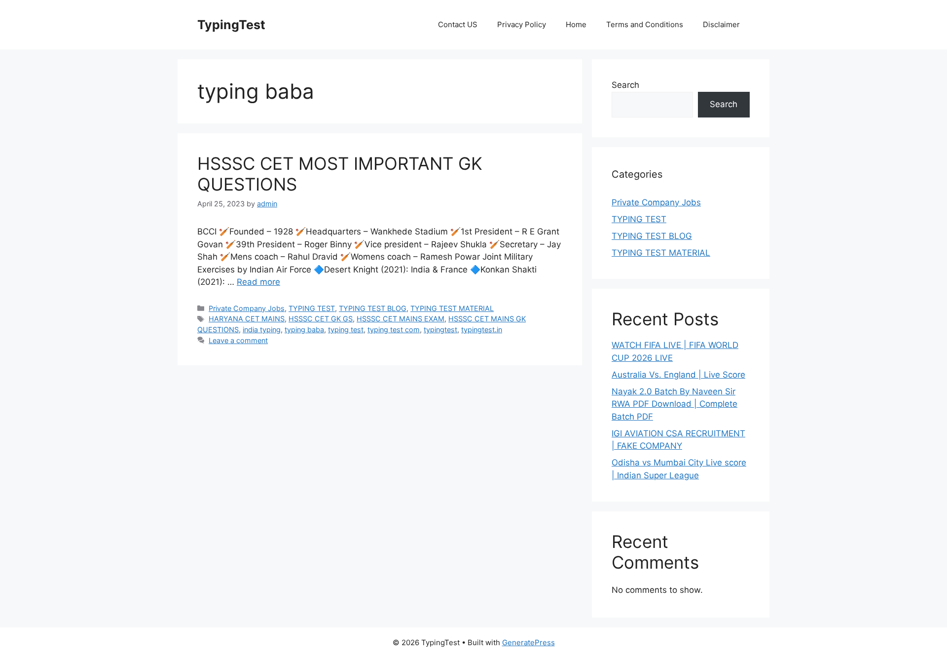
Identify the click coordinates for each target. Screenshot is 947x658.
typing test (346, 329)
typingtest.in (481, 329)
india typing (262, 329)
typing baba (304, 329)
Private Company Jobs (247, 308)
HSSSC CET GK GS (321, 318)
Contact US (457, 24)
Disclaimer (721, 24)
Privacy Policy (521, 24)
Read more (258, 282)
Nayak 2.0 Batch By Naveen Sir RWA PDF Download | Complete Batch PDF (674, 404)
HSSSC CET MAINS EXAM (400, 318)
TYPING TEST (312, 308)
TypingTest (231, 24)
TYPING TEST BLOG (372, 308)
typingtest (440, 329)
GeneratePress (528, 642)
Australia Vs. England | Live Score (678, 375)
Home (576, 24)
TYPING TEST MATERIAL (452, 308)
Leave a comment (238, 340)
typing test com (393, 329)
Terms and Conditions (644, 24)
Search (625, 85)
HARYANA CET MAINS (247, 318)
